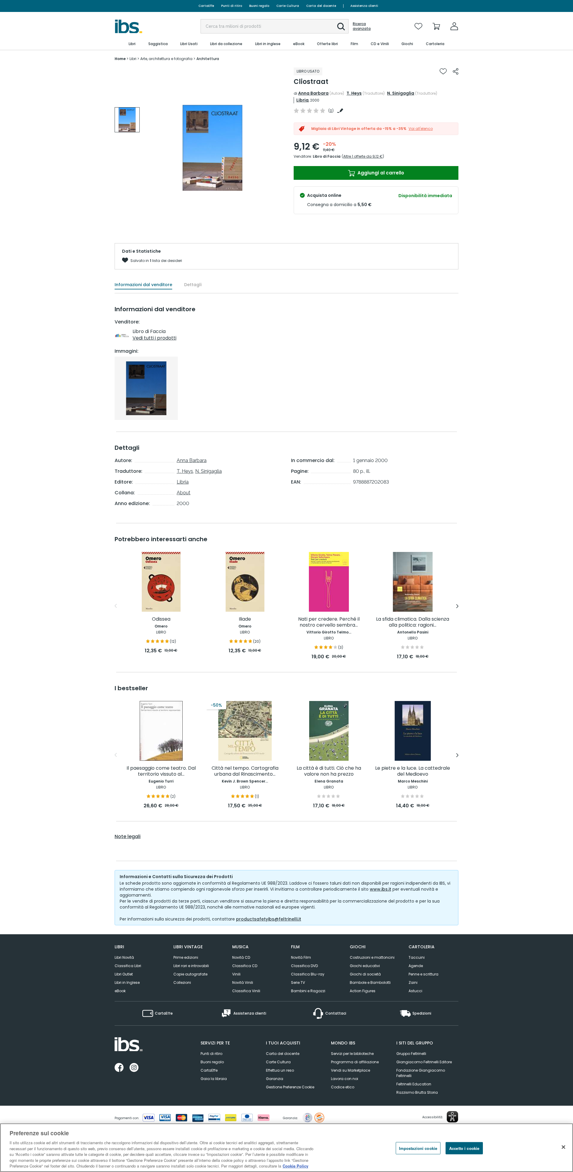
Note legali (128, 836)
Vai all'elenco (421, 128)
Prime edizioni (185, 957)
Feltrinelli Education (413, 1084)
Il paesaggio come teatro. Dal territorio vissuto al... (161, 771)
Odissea (161, 619)
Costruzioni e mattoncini (372, 957)
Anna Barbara (313, 93)
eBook (120, 990)
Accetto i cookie (464, 1148)
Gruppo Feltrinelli (411, 1053)
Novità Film (301, 957)
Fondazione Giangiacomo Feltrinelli (420, 1073)
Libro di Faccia (327, 156)
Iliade (245, 619)
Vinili (236, 974)
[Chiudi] (563, 1146)
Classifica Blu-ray (307, 974)
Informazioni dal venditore (143, 285)
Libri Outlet (124, 974)
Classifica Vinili (246, 990)
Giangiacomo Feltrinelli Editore (424, 1061)
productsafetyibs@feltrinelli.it (268, 919)
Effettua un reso (280, 1070)
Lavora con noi (344, 1078)
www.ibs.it (380, 889)
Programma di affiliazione (355, 1061)
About (183, 493)
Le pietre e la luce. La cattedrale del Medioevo (412, 771)
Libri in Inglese (127, 982)
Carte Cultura (287, 6)
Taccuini (417, 957)
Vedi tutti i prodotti (154, 338)
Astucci (415, 990)
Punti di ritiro (231, 6)
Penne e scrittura (423, 974)
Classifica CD (244, 965)
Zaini (413, 982)
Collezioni (182, 982)
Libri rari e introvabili (191, 965)
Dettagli (192, 285)
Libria (302, 100)
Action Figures (362, 990)
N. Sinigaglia (400, 93)
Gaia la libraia (214, 1078)
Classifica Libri (128, 965)
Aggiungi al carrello (380, 173)
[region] (286, 1147)
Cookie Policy (295, 1166)
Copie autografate (190, 974)
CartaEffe (206, 6)
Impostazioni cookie (418, 1148)
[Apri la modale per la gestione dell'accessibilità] (452, 1117)
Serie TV (298, 982)
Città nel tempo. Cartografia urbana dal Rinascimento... (245, 771)
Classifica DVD (304, 965)
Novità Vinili (242, 982)
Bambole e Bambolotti (370, 982)
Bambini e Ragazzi (308, 990)
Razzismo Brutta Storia (417, 1092)
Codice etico (342, 1087)
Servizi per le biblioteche (352, 1053)
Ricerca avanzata (362, 26)
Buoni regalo (259, 6)
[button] (341, 26)
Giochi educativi (365, 965)
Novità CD (241, 957)
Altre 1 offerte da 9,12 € (363, 156)
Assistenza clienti (364, 6)
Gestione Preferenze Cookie (290, 1087)
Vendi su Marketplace (350, 1070)
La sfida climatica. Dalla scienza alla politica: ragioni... (412, 622)
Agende (416, 965)
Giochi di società (365, 974)
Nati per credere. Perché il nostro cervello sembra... (329, 622)
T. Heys (354, 93)
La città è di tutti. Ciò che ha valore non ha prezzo (329, 771)
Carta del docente (321, 6)
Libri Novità (124, 957)
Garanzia (274, 1078)
